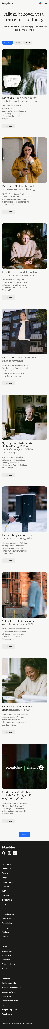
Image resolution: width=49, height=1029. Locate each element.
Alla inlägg (7, 42)
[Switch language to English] (40, 3)
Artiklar (18, 42)
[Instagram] (9, 853)
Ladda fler (24, 834)
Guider (27, 42)
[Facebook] (3, 853)
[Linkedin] (15, 853)
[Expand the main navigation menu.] (46, 3)
